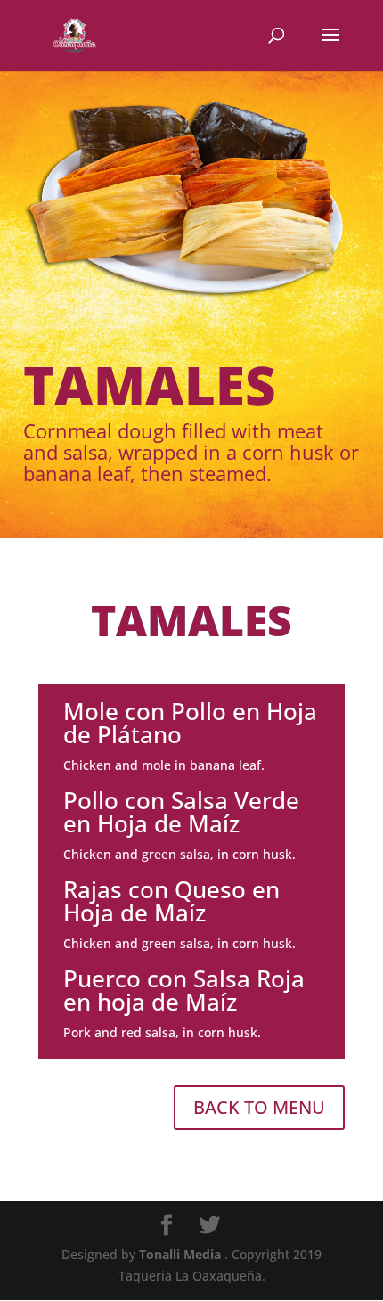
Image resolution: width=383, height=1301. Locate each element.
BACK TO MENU (259, 1107)
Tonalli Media (181, 1254)
